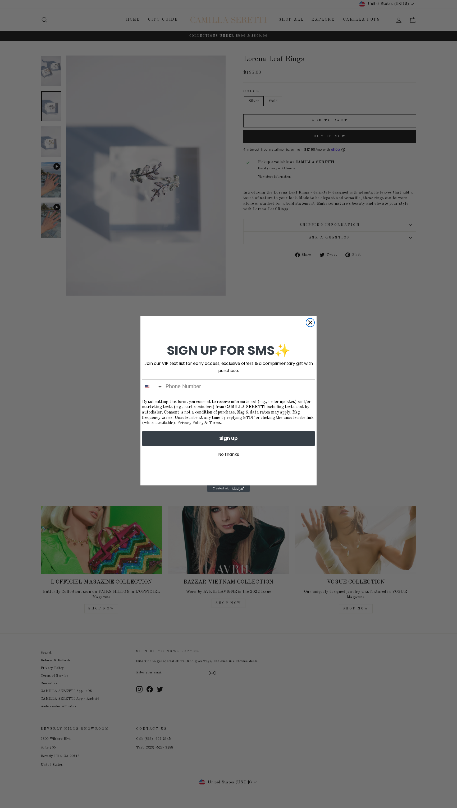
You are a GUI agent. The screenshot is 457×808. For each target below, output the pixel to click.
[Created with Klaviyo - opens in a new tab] (228, 488)
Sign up (228, 438)
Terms (215, 423)
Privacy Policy (190, 423)
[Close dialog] (310, 322)
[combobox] (152, 386)
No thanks (228, 454)
